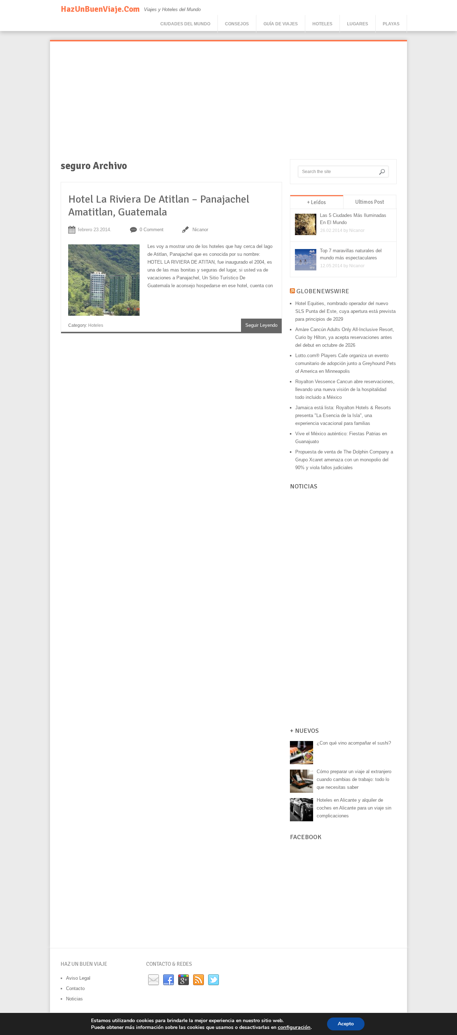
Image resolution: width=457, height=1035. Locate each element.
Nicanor (200, 229)
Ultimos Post (369, 202)
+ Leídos (316, 202)
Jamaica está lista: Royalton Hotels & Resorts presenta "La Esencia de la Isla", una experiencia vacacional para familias (343, 415)
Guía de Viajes (280, 23)
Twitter (213, 980)
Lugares (357, 23)
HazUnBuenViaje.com (100, 9)
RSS (198, 980)
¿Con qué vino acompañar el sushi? (354, 743)
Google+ (183, 980)
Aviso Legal (78, 978)
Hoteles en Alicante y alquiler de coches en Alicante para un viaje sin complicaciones (354, 807)
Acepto (346, 1023)
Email (153, 980)
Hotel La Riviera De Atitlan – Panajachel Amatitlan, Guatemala (158, 206)
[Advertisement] (228, 106)
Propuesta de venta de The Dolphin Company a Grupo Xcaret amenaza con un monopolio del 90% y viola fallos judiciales (344, 459)
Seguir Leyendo (261, 325)
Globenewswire (322, 291)
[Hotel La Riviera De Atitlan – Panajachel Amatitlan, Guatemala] (107, 281)
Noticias (74, 998)
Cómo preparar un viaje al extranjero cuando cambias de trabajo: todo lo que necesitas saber (354, 779)
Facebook (168, 980)
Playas (391, 23)
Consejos (237, 23)
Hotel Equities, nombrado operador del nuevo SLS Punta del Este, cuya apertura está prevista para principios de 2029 (345, 311)
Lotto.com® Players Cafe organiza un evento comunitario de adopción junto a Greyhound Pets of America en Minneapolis (345, 363)
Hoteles (322, 23)
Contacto (75, 988)
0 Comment (152, 229)
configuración (294, 1027)
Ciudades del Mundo (185, 23)
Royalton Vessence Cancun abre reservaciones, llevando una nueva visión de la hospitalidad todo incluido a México (345, 389)
